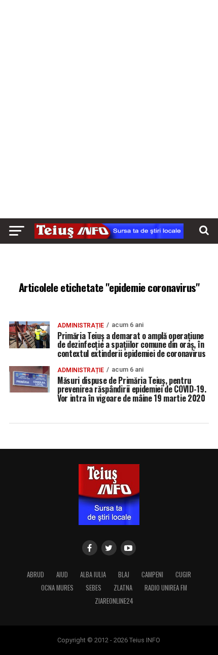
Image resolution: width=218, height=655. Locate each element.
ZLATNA (123, 588)
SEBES (93, 588)
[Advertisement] (109, 109)
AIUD (62, 574)
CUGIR (183, 574)
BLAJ (123, 574)
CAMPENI (152, 574)
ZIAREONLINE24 (114, 601)
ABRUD (35, 574)
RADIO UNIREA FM (165, 588)
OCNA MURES (57, 588)
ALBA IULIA (93, 574)
